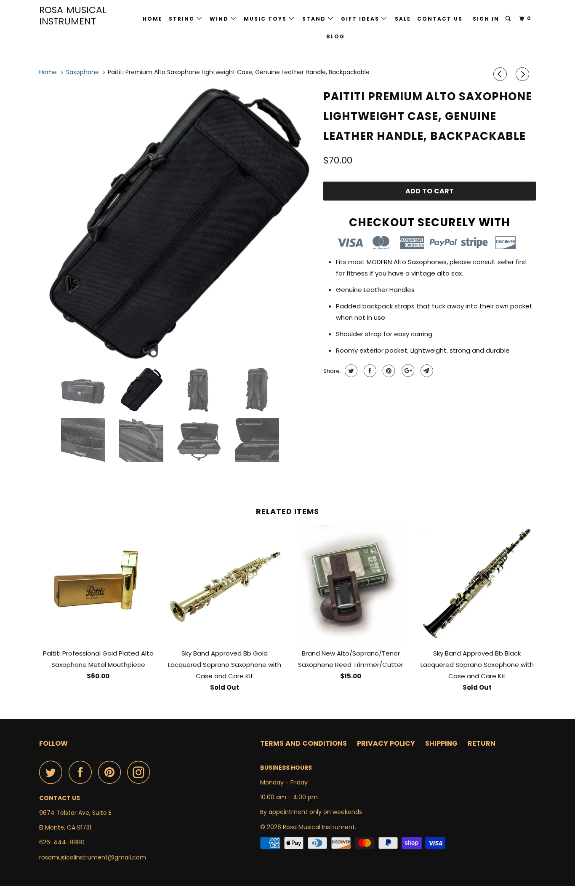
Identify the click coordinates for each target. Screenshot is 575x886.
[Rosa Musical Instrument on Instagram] (141, 772)
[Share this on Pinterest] (388, 370)
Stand (315, 18)
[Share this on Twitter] (350, 370)
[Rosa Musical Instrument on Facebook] (82, 772)
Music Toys (266, 18)
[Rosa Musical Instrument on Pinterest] (111, 772)
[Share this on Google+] (406, 370)
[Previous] (501, 74)
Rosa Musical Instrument (72, 15)
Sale (403, 18)
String (183, 18)
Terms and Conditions (303, 743)
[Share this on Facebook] (369, 370)
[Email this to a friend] (425, 370)
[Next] (524, 74)
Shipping (441, 743)
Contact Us (440, 18)
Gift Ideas (361, 18)
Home (152, 18)
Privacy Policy (386, 743)
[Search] (509, 19)
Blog (335, 36)
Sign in (486, 18)
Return (481, 743)
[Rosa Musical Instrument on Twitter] (53, 772)
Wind (220, 18)
